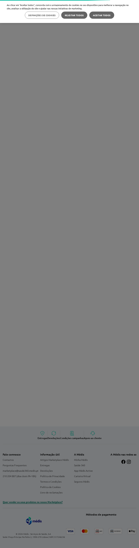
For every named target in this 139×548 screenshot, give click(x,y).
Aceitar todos (102, 15)
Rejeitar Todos (74, 15)
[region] (69, 11)
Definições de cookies (42, 15)
